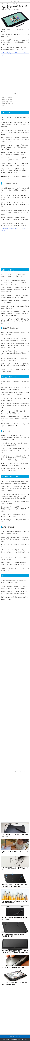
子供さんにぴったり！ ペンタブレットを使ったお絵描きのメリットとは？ (14, 885)
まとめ (3, 105)
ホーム (2, 3)
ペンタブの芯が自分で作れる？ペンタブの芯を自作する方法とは (15, 902)
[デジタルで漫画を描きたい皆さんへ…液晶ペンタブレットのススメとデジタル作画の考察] (15, 944)
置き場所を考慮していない (8, 103)
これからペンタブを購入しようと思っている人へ (15, 852)
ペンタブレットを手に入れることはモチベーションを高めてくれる (15, 983)
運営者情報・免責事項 (16, 1039)
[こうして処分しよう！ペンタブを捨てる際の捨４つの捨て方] (15, 827)
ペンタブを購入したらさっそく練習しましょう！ (15, 868)
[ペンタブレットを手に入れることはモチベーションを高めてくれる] (15, 975)
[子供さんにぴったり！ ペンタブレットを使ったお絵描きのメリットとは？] (15, 877)
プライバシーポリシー (7, 1039)
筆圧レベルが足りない (7, 99)
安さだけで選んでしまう (7, 101)
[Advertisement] (15, 73)
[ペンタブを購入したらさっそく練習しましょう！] (15, 861)
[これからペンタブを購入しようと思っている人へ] (15, 844)
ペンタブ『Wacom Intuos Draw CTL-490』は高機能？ (14, 918)
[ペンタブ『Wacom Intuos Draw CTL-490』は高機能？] (15, 910)
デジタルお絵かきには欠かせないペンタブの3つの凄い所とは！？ (15, 935)
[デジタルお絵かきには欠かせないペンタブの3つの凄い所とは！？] (15, 927)
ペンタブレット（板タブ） (11, 3)
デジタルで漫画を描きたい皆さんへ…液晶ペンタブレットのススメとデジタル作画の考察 (15, 951)
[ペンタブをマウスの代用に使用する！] (15, 960)
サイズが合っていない (7, 97)
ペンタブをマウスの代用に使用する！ (13, 967)
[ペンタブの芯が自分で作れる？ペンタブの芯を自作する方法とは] (15, 894)
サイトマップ (24, 1039)
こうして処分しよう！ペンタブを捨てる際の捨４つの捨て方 (15, 835)
